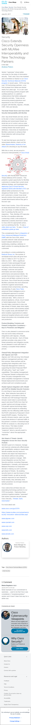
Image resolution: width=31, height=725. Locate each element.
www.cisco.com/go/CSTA (10, 508)
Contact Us (7, 664)
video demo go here (8, 227)
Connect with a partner (10, 670)
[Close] (28, 710)
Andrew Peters (7, 67)
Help (5, 684)
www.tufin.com (7, 530)
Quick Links (7, 656)
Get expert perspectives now (19, 631)
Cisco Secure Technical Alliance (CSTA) (16, 567)
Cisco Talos (20, 289)
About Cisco (7, 661)
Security (11, 7)
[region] (15, 716)
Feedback (6, 680)
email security (6, 570)
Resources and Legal (10, 676)
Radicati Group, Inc (8, 254)
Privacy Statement (14, 717)
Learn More (19, 648)
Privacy (6, 690)
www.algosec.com (8, 518)
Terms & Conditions (9, 687)
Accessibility (7, 698)
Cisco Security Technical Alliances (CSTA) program (15, 81)
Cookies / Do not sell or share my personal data (12, 694)
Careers (6, 667)
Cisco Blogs (12, 2)
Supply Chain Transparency (11, 704)
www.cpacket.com (8, 522)
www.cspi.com (7, 526)
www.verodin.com (8, 534)
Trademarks (7, 701)
